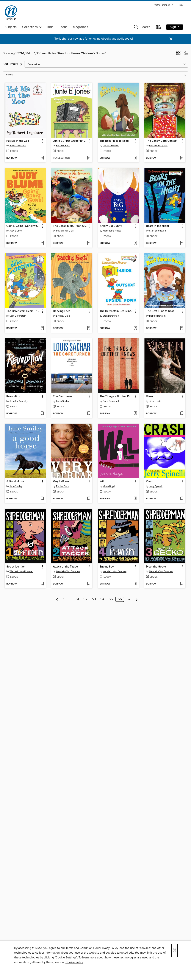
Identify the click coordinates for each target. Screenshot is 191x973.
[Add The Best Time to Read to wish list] (181, 328)
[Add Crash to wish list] (181, 498)
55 (111, 599)
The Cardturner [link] (62, 396)
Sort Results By (12, 64)
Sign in (174, 27)
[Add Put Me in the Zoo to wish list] (42, 158)
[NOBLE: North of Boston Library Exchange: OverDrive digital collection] (11, 13)
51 (77, 599)
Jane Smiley (16, 486)
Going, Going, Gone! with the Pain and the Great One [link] (23, 226)
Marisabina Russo (112, 230)
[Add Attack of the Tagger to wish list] (88, 584)
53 (94, 599)
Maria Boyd (109, 486)
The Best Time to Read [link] (160, 311)
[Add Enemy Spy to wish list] (135, 584)
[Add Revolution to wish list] (42, 413)
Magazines (80, 27)
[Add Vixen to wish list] (181, 413)
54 (102, 599)
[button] (163, 5)
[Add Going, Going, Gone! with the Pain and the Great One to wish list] (42, 243)
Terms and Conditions (80, 948)
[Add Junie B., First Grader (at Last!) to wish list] (88, 158)
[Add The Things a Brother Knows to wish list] (135, 413)
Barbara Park (63, 145)
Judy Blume (16, 230)
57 (128, 599)
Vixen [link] (149, 396)
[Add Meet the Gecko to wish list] (181, 584)
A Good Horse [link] (15, 481)
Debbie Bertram (111, 145)
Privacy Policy (109, 948)
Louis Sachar (63, 401)
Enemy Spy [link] (107, 566)
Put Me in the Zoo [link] (17, 141)
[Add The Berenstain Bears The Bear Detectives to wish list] (42, 328)
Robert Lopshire (18, 145)
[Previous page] (57, 599)
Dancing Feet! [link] (62, 311)
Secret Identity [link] (15, 566)
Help (180, 5)
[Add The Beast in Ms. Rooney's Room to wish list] (88, 243)
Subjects (11, 27)
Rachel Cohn (62, 486)
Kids (50, 27)
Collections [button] (30, 27)
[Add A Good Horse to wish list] (42, 498)
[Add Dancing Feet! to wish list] (88, 328)
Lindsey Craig (63, 315)
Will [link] (102, 481)
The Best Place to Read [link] (114, 141)
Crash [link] (149, 481)
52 (85, 599)
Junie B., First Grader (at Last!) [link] (70, 141)
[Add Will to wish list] (135, 498)
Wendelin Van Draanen (21, 571)
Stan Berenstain (157, 230)
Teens (63, 27)
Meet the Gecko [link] (156, 566)
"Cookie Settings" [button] (66, 957)
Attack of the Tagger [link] (66, 566)
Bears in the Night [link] (157, 226)
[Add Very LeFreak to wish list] (88, 498)
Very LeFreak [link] (61, 481)
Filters (9, 74)
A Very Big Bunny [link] (111, 226)
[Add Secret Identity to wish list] (42, 584)
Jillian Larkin (155, 401)
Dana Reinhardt (111, 401)
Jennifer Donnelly (19, 401)
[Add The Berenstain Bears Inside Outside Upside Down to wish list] (135, 328)
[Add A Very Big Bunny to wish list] (135, 243)
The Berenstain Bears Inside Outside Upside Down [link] (117, 311)
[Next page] (136, 599)
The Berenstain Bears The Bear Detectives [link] (23, 311)
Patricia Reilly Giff (158, 145)
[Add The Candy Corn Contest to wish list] (181, 158)
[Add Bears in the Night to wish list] (181, 243)
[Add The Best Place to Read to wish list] (135, 158)
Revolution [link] (13, 396)
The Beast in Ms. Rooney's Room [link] (70, 226)
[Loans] (158, 27)
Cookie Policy (74, 962)
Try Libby (60, 39)
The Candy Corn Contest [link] (161, 141)
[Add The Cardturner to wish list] (88, 413)
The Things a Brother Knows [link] (117, 396)
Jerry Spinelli (155, 486)
